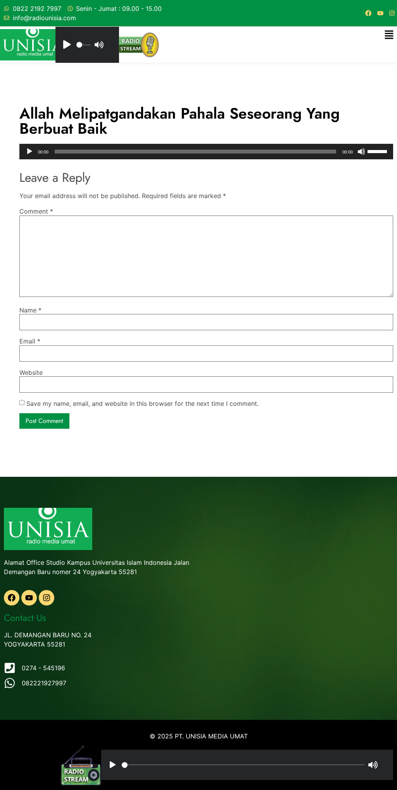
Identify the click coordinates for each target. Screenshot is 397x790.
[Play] (29, 151)
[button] (389, 35)
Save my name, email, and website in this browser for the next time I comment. (142, 403)
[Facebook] (368, 13)
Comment (36, 211)
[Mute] (361, 151)
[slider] (378, 151)
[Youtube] (380, 13)
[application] (206, 151)
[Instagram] (392, 13)
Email (29, 341)
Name (30, 310)
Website (31, 372)
